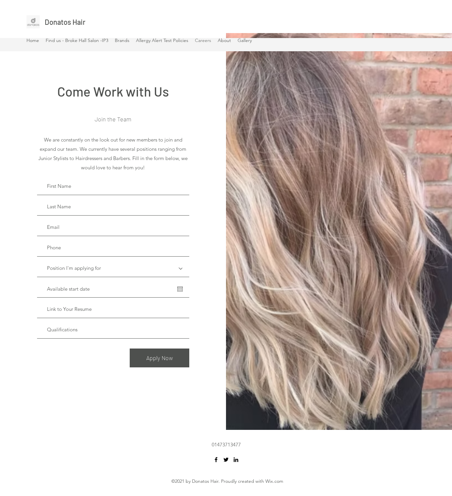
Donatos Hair (65, 22)
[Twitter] (226, 459)
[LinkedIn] (236, 459)
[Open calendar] (180, 289)
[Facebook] (216, 459)
